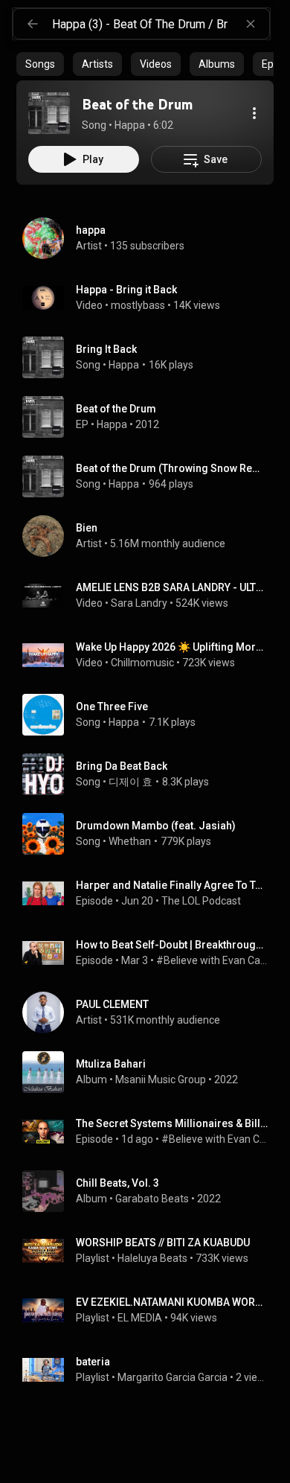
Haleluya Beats (152, 1258)
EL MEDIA (139, 1318)
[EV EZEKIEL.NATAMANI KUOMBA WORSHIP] (151, 1310)
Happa (124, 365)
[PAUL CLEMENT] (151, 1012)
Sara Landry (139, 603)
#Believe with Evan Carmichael (212, 960)
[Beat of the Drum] (49, 113)
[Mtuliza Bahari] (151, 1072)
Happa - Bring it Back (126, 290)
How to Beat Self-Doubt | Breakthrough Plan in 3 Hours (172, 945)
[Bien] (151, 536)
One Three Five (112, 706)
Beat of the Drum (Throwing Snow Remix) (172, 468)
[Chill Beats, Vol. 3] (151, 1191)
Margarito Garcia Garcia (172, 1377)
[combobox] (160, 24)
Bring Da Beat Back (121, 766)
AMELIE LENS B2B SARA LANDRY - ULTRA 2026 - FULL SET (172, 587)
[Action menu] (254, 113)
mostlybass (138, 305)
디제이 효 (130, 782)
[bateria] (151, 1370)
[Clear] (250, 24)
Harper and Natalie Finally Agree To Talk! (172, 885)
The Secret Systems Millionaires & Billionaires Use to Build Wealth (172, 1123)
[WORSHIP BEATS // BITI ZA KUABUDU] (151, 1251)
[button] (49, 113)
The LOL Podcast (201, 901)
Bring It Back (106, 349)
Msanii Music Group (160, 1079)
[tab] (40, 64)
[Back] (33, 24)
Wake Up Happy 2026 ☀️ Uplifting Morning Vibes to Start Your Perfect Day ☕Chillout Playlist (172, 647)
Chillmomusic (142, 663)
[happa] (151, 238)
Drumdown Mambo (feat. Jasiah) (156, 826)
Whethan (130, 841)
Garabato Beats (152, 1199)
